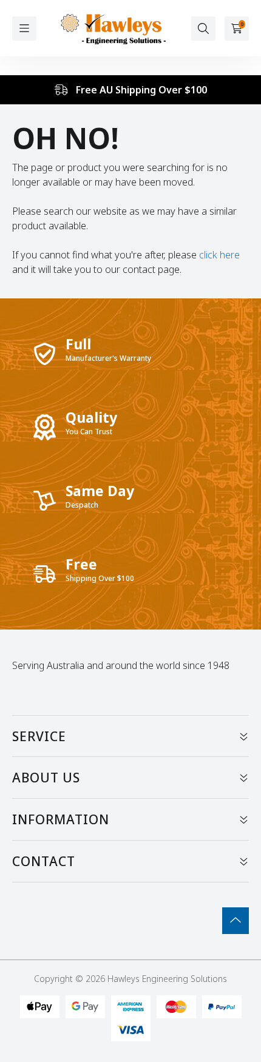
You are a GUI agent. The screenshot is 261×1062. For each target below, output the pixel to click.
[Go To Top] (235, 920)
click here (219, 254)
